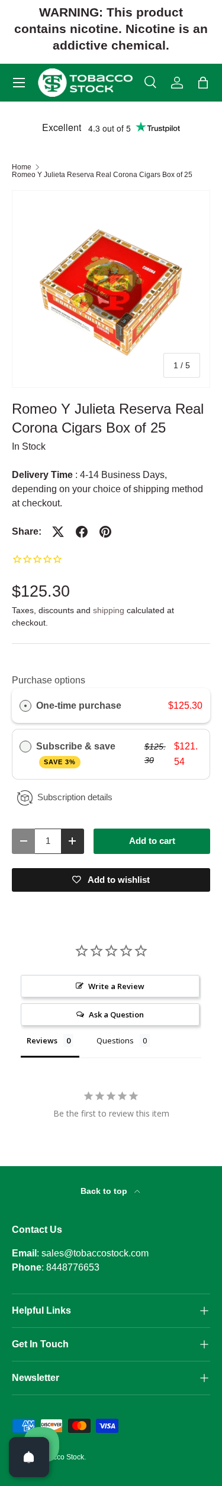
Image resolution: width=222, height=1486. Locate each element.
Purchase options (48, 680)
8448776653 (72, 1267)
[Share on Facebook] (82, 532)
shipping (108, 610)
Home (21, 167)
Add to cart (152, 841)
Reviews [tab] (42, 1040)
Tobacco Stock (60, 1457)
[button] (203, 83)
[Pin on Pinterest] (105, 532)
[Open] (29, 1457)
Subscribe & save (77, 753)
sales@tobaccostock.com (95, 1253)
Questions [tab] (115, 1040)
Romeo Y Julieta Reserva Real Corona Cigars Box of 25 (102, 174)
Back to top (105, 1191)
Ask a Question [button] (116, 1014)
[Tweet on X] (58, 532)
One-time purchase (78, 706)
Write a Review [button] (116, 986)
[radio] (25, 705)
